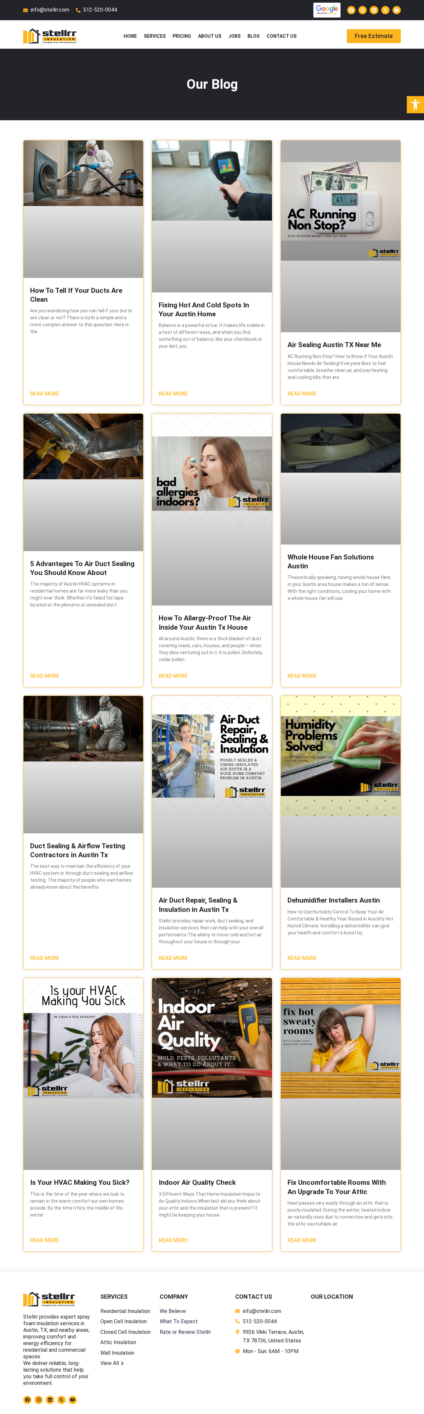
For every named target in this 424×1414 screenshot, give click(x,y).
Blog (253, 36)
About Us (209, 36)
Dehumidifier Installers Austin (334, 900)
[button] (415, 104)
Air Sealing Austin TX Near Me (334, 345)
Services (155, 36)
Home (130, 36)
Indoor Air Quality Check (197, 1182)
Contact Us (281, 36)
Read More (44, 394)
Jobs (234, 36)
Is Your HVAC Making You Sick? (80, 1182)
